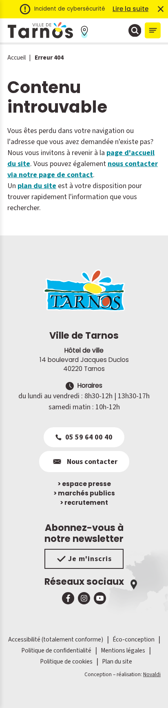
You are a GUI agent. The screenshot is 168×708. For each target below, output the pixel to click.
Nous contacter (92, 462)
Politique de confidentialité (56, 650)
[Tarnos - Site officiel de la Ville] (40, 30)
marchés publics (84, 493)
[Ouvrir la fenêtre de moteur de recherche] (134, 30)
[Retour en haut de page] (150, 690)
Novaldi (152, 674)
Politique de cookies (66, 661)
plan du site (37, 186)
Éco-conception (134, 639)
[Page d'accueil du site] (84, 290)
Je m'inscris (90, 559)
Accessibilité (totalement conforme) (55, 639)
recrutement (84, 502)
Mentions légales (123, 650)
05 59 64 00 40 (89, 437)
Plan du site (117, 661)
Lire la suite (130, 8)
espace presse (84, 483)
